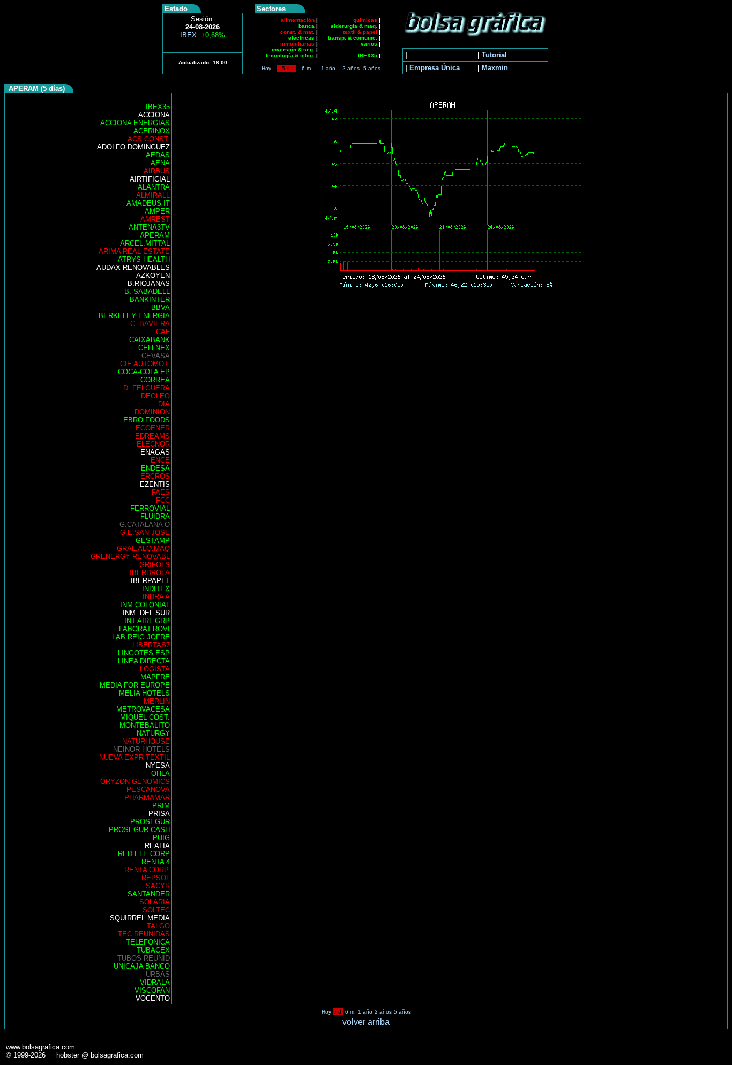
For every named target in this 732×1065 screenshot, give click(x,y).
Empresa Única (434, 68)
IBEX (202, 35)
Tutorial (494, 55)
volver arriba (366, 1021)
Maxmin (495, 68)
